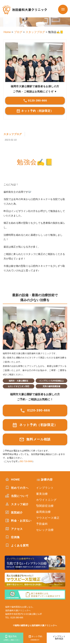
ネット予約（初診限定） (37, 110)
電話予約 (12, 638)
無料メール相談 (38, 439)
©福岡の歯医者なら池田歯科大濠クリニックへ (35, 625)
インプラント (45, 487)
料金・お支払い (21, 520)
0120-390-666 (37, 100)
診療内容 (47, 479)
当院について (19, 496)
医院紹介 (16, 512)
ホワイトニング (46, 499)
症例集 (15, 537)
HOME (15, 479)
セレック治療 (45, 529)
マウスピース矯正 (48, 517)
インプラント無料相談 (59, 637)
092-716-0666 (26, 461)
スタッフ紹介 (19, 504)
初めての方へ (19, 487)
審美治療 (42, 493)
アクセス (16, 528)
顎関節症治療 (45, 505)
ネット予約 (36, 638)
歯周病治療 (43, 511)
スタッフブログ (13, 134)
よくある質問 (19, 545)
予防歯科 (42, 523)
